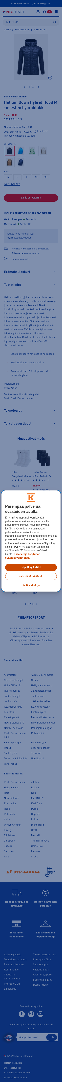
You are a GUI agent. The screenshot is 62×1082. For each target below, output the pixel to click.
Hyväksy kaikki (31, 567)
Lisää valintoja (31, 585)
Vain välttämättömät (31, 576)
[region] (30, 541)
